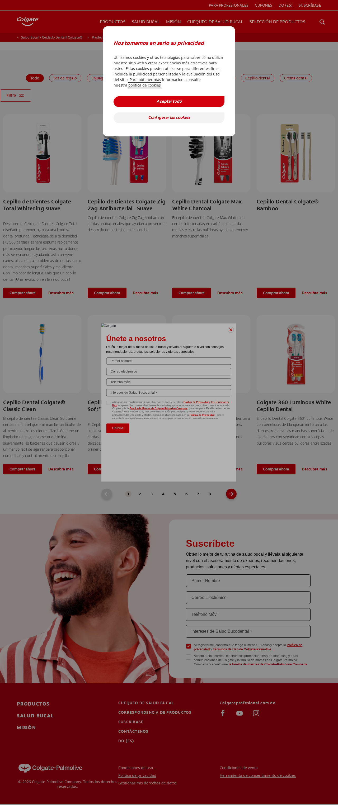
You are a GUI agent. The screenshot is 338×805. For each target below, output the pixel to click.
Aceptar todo (169, 102)
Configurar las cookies (169, 118)
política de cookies (144, 85)
